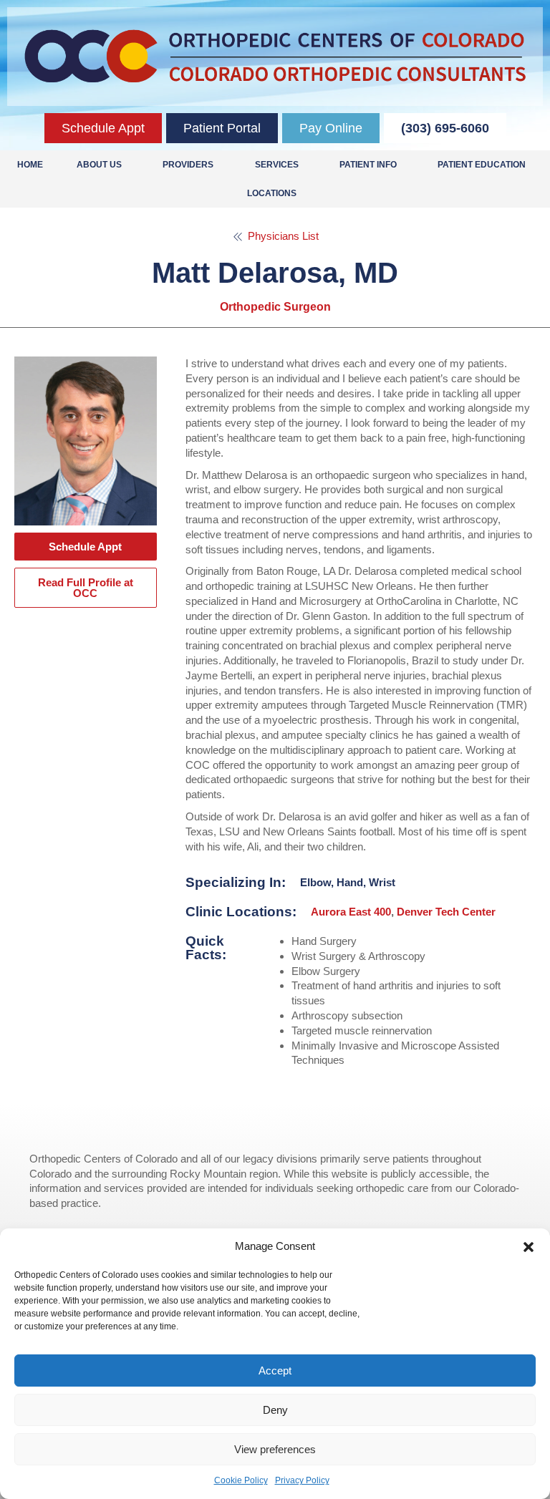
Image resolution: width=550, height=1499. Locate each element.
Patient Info (368, 165)
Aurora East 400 (351, 912)
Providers (188, 165)
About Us (99, 165)
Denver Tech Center (446, 912)
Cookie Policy (241, 1480)
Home (30, 165)
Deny (275, 1410)
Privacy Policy (302, 1480)
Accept (275, 1370)
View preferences (275, 1449)
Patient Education (482, 165)
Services (277, 165)
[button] (528, 1247)
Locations (271, 193)
